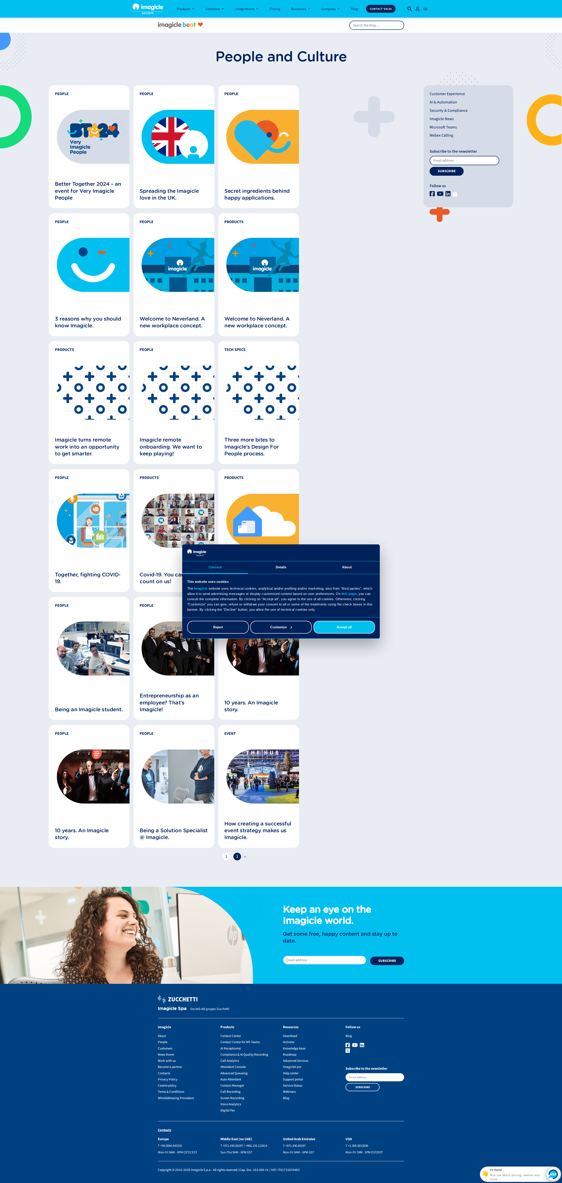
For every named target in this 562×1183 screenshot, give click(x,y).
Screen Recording (232, 1098)
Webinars (289, 1091)
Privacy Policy (167, 1079)
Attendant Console (233, 1067)
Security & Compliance (449, 110)
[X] (455, 194)
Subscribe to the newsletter (453, 151)
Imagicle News (442, 119)
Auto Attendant (230, 1079)
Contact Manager (232, 1085)
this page (349, 594)
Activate (288, 1042)
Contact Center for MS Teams (240, 1042)
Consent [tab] (215, 567)
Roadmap (289, 1054)
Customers (165, 1048)
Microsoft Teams (443, 127)
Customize (278, 627)
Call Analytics (229, 1060)
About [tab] (347, 567)
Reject (218, 627)
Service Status (292, 1085)
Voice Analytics (230, 1104)
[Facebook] (433, 194)
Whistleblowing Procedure (176, 1098)
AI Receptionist (230, 1048)
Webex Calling (441, 135)
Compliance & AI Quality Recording (244, 1054)
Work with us (167, 1060)
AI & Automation (443, 102)
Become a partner (170, 1067)
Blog (286, 1098)
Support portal (293, 1079)
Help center (291, 1073)
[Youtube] (441, 194)
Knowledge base (294, 1048)
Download (290, 1036)
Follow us (438, 185)
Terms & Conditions (171, 1091)
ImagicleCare (292, 1067)
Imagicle (201, 588)
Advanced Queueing (234, 1073)
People (162, 1042)
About (162, 1036)
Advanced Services (295, 1060)
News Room (166, 1054)
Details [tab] (281, 567)
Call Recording (230, 1091)
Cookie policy (167, 1085)
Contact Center (230, 1036)
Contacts (164, 1073)
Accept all (344, 627)
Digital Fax (227, 1110)
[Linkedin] (448, 194)
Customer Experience (447, 94)
